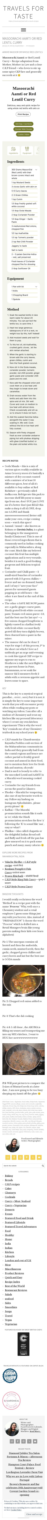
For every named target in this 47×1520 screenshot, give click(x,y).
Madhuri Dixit (27, 1119)
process (10, 1125)
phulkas (33, 1123)
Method (39, 153)
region (21, 1127)
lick (7, 1119)
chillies (4, 1108)
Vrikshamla (27, 1132)
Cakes (8, 1188)
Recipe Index (34, 1102)
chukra (9, 1108)
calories (41, 1106)
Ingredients (13, 153)
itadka (36, 1114)
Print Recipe (23, 114)
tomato (4, 1132)
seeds (38, 1127)
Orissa (15, 1123)
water (37, 1132)
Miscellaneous (13, 1269)
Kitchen (9, 1252)
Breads (9, 1180)
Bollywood (23, 1106)
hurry (26, 1114)
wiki (10, 1134)
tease (24, 1129)
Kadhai (12, 1117)
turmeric (15, 1132)
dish (29, 1110)
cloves (17, 1108)
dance (20, 1110)
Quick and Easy (13, 1277)
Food (23, 1102)
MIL (26, 1121)
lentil (3, 1119)
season (34, 1127)
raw (10, 1127)
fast (3, 1112)
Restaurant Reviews (16, 1290)
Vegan (8, 1320)
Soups (8, 1311)
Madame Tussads (17, 1119)
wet (3, 1134)
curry (14, 1110)
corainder (9, 1110)
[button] (36, 169)
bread (28, 1106)
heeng (9, 1114)
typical (21, 1132)
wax (41, 1132)
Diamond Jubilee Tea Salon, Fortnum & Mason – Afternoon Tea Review (24, 1457)
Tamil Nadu (15, 1129)
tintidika (41, 1129)
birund (11, 1106)
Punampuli (16, 1125)
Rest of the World (15, 1286)
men (22, 1121)
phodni (28, 1123)
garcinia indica (19, 1112)
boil (18, 1106)
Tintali (36, 1129)
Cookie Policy (16, 1510)
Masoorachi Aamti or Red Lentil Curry (22, 40)
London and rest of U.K (18, 1260)
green (42, 1112)
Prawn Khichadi (14, 876)
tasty (21, 1129)
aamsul (13, 1104)
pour (42, 1123)
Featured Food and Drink (19, 1218)
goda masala (36, 1112)
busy (32, 1106)
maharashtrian (37, 1119)
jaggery (41, 1114)
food (6, 1112)
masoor (18, 1121)
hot (20, 1114)
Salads (8, 1294)
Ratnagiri (5, 1127)
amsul (23, 1104)
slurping (4, 1129)
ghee (30, 1112)
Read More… (35, 1431)
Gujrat (4, 1114)
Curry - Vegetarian (15, 1102)
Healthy (9, 1235)
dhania (25, 1110)
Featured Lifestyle (15, 1222)
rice (24, 1127)
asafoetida (38, 1104)
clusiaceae (23, 1108)
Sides (8, 1303)
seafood (9, 1299)
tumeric (9, 1132)
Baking (9, 1175)
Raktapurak (33, 1125)
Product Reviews (14, 1273)
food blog (11, 1112)
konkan (29, 1117)
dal (17, 1110)
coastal (33, 1108)
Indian (27, 1102)
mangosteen (6, 1121)
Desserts (9, 1209)
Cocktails (10, 1197)
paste (24, 1123)
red (17, 1127)
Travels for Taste (23, 12)
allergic (18, 1104)
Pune (21, 1125)
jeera (3, 1117)
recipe (13, 1127)
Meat (8, 1265)
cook (3, 1110)
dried (32, 1110)
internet (31, 1114)
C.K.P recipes (12, 1184)
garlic (26, 1112)
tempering (30, 1129)
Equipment (27, 153)
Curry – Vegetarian (16, 1205)
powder (4, 1125)
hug (23, 1114)
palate (20, 1123)
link (10, 1119)
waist (33, 1132)
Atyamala (5, 1106)
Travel (8, 1315)
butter (36, 1106)
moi (29, 1121)
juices (7, 1117)
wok (14, 1134)
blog (15, 1106)
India (8, 1243)
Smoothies (11, 1307)
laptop (34, 1117)
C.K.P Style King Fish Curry (20, 879)
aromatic (32, 1104)
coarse (28, 1108)
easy (36, 1110)
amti (27, 1104)
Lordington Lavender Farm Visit (24, 1472)
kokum (24, 1117)
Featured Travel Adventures (21, 1226)
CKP (13, 1108)
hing (17, 1114)
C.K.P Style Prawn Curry (19, 886)
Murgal (33, 1121)
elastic (40, 1110)
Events (9, 1214)
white (7, 1134)
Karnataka (18, 1117)
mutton (10, 1123)
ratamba (40, 1125)
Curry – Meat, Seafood (17, 1201)
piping (39, 1123)
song (9, 1129)
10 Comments (30, 46)
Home (8, 1239)
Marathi (12, 1121)
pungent (26, 1125)
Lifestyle (10, 1256)
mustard (5, 1123)
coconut (38, 1108)
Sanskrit (28, 1127)
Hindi (13, 1114)
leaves (39, 1117)
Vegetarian (41, 1102)
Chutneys (10, 1192)
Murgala (38, 1121)
